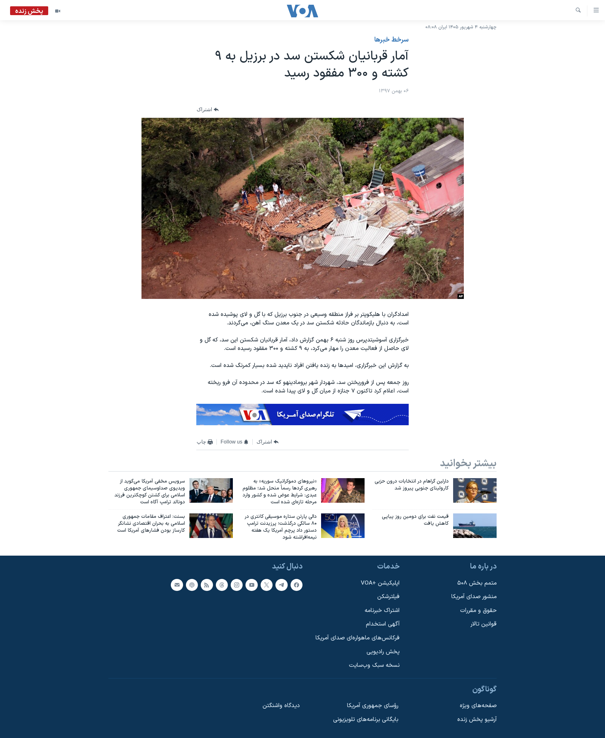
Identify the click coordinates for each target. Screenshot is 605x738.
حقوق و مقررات (478, 610)
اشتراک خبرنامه (382, 610)
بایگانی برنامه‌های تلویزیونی (365, 719)
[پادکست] (192, 585)
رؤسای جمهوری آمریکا (372, 705)
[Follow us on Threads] (222, 585)
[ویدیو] (57, 11)
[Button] (208, 110)
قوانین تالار (483, 624)
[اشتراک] (177, 585)
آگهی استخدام (383, 624)
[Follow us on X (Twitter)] (267, 585)
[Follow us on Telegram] (281, 585)
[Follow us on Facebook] (296, 585)
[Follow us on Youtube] (251, 585)
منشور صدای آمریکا (474, 596)
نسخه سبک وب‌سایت (374, 665)
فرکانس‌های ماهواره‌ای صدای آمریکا (357, 638)
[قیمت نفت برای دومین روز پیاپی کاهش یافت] (475, 525)
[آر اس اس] (207, 585)
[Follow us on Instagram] (237, 585)
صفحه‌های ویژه (478, 705)
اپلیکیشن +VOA (380, 583)
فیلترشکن (388, 596)
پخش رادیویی (383, 652)
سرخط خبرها (391, 40)
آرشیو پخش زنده (477, 719)
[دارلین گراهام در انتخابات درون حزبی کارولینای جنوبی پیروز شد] (475, 490)
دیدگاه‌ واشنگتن (281, 705)
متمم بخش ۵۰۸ (477, 583)
